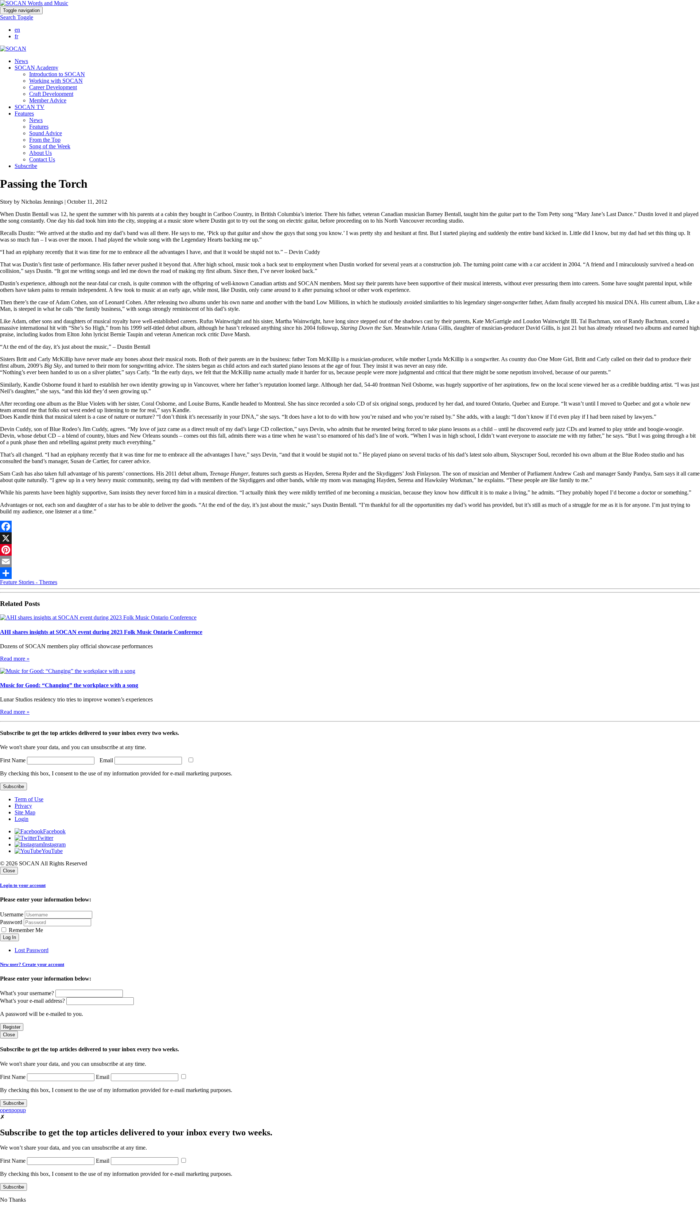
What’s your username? (27, 993)
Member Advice (47, 100)
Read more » (15, 659)
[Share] (350, 573)
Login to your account (23, 885)
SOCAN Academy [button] (36, 67)
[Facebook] (350, 526)
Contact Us (42, 159)
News (21, 61)
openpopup (13, 1110)
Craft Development (51, 94)
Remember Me (25, 930)
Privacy (23, 806)
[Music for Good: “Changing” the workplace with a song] (67, 671)
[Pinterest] (350, 550)
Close (9, 870)
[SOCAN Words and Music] (34, 3)
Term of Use (29, 799)
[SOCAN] (13, 49)
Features (38, 127)
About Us (40, 153)
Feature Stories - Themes (28, 582)
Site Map (25, 812)
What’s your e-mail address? (32, 1001)
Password (11, 922)
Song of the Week (49, 146)
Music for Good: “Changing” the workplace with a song (69, 685)
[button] (16, 17)
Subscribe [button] (26, 166)
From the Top (45, 140)
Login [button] (21, 819)
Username (11, 914)
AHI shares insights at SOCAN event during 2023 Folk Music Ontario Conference (101, 632)
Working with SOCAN (56, 81)
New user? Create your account (32, 964)
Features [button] (24, 113)
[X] (350, 538)
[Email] (350, 561)
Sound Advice (45, 133)
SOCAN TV (29, 107)
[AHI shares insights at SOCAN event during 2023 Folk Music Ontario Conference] (98, 617)
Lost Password (31, 950)
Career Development (53, 87)
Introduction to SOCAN (57, 74)
